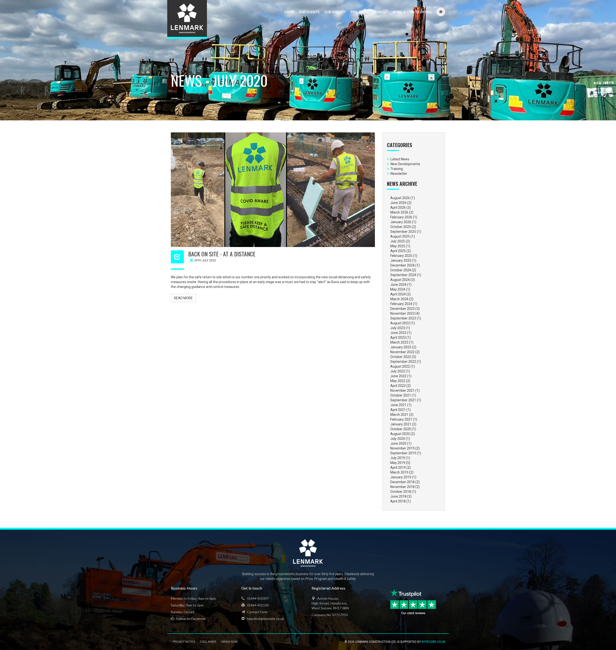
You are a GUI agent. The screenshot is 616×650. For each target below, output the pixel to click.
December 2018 (402, 482)
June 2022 (398, 376)
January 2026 (400, 222)
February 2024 (401, 304)
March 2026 (399, 212)
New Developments (405, 164)
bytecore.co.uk (433, 642)
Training (380, 12)
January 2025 (400, 260)
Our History (335, 12)
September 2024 (403, 275)
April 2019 (398, 467)
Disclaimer (208, 642)
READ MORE (183, 298)
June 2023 (398, 333)
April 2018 (398, 501)
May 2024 (397, 289)
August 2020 (400, 434)
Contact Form (257, 612)
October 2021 (400, 395)
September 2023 (403, 318)
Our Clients (309, 12)
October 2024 (400, 270)
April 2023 (398, 337)
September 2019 (403, 453)
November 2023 (402, 313)
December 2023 (402, 309)
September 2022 (403, 362)
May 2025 (397, 246)
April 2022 (398, 386)
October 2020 (400, 429)
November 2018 (402, 487)
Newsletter (399, 174)
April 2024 (398, 294)
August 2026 (400, 198)
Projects (359, 12)
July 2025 (397, 241)
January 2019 (400, 477)
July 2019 (397, 458)
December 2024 (402, 265)
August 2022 (400, 366)
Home (289, 12)
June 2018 (398, 496)
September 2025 (403, 232)
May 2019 (397, 463)
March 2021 (399, 414)
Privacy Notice (184, 642)
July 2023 (397, 328)
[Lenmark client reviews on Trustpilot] (413, 602)
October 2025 (400, 227)
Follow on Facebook (191, 619)
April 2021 (398, 410)
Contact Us (440, 12)
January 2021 (400, 424)
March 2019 (399, 472)
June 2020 (398, 443)
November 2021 (402, 390)
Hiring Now (229, 642)
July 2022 (397, 371)
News (398, 12)
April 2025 (398, 251)
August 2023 (400, 323)
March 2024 (399, 299)
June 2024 (398, 284)
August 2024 (400, 280)
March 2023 (399, 342)
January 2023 (400, 347)
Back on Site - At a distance (221, 253)
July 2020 (397, 439)
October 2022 (400, 357)
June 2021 (398, 405)
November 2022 (402, 352)
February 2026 (401, 217)
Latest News (400, 159)
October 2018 (400, 492)
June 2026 (398, 203)
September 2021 (403, 400)
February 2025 (401, 256)
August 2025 (400, 236)
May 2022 (397, 381)
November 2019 (402, 448)
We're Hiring (421, 12)
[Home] (187, 19)
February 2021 (401, 419)
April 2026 (398, 207)
